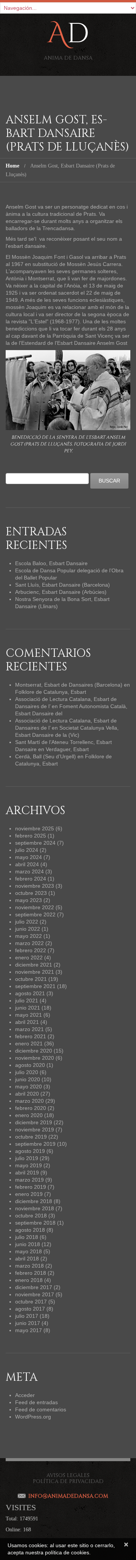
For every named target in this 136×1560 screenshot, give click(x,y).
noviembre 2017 (34, 1294)
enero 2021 (29, 1044)
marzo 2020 (29, 1101)
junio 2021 (27, 1008)
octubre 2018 (31, 1216)
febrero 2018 (30, 1273)
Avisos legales (68, 1475)
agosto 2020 (30, 1065)
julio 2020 (26, 1072)
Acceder (25, 1395)
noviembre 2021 (34, 972)
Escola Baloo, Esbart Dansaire (51, 563)
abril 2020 (27, 1094)
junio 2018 (27, 1244)
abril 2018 (27, 1259)
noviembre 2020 (34, 1058)
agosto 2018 (30, 1230)
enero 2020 (29, 1115)
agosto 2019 (30, 1151)
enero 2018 (29, 1280)
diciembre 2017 (33, 1287)
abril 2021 (27, 1022)
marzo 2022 (29, 943)
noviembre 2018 (34, 1208)
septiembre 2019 (35, 1144)
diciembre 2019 (33, 1122)
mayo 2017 (28, 1330)
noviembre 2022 (34, 907)
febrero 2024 (30, 879)
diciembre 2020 (33, 1051)
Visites (21, 1507)
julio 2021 (26, 1000)
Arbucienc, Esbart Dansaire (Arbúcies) (61, 592)
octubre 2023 (31, 893)
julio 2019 (26, 1158)
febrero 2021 (30, 1036)
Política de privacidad (68, 1481)
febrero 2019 (30, 1187)
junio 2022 (27, 929)
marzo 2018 (29, 1266)
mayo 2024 (28, 857)
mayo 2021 (28, 1015)
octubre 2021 (31, 979)
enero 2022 (29, 957)
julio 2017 (26, 1316)
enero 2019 (29, 1194)
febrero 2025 (30, 836)
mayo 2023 (28, 900)
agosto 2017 (30, 1309)
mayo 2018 (28, 1251)
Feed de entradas (36, 1402)
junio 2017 (27, 1323)
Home (12, 166)
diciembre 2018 (33, 1201)
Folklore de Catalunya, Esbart (50, 692)
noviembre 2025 (34, 828)
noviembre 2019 (34, 1130)
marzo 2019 (29, 1180)
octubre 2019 (31, 1137)
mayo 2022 (28, 936)
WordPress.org (33, 1417)
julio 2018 (26, 1237)
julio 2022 (26, 922)
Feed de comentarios (40, 1409)
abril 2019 (27, 1173)
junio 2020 (27, 1079)
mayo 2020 (28, 1087)
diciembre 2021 (33, 965)
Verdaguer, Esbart (67, 749)
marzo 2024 (29, 871)
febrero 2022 (30, 950)
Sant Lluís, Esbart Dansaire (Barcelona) (62, 585)
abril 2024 (27, 864)
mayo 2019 (28, 1165)
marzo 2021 (29, 1029)
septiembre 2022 (35, 914)
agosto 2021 (30, 993)
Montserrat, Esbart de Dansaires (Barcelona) (68, 685)
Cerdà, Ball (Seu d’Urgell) (45, 756)
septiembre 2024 (35, 843)
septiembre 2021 (35, 986)
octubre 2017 (31, 1302)
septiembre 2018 (35, 1223)
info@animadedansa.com (68, 1496)
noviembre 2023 (34, 886)
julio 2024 (26, 850)
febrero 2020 (30, 1108)
